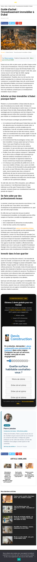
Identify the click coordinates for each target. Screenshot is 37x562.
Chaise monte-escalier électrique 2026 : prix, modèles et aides (29, 475)
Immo (6, 6)
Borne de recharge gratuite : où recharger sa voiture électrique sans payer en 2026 (23, 518)
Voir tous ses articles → (10, 446)
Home (2, 6)
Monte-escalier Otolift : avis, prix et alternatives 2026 (24, 537)
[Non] (35, 556)
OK (19, 559)
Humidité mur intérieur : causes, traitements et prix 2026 (23, 527)
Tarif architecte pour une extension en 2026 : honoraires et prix (24, 508)
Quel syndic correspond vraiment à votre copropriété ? (18, 474)
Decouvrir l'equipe (22, 446)
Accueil (3, 52)
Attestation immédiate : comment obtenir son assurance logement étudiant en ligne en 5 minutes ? (7, 477)
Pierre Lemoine (9, 58)
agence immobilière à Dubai (24, 228)
